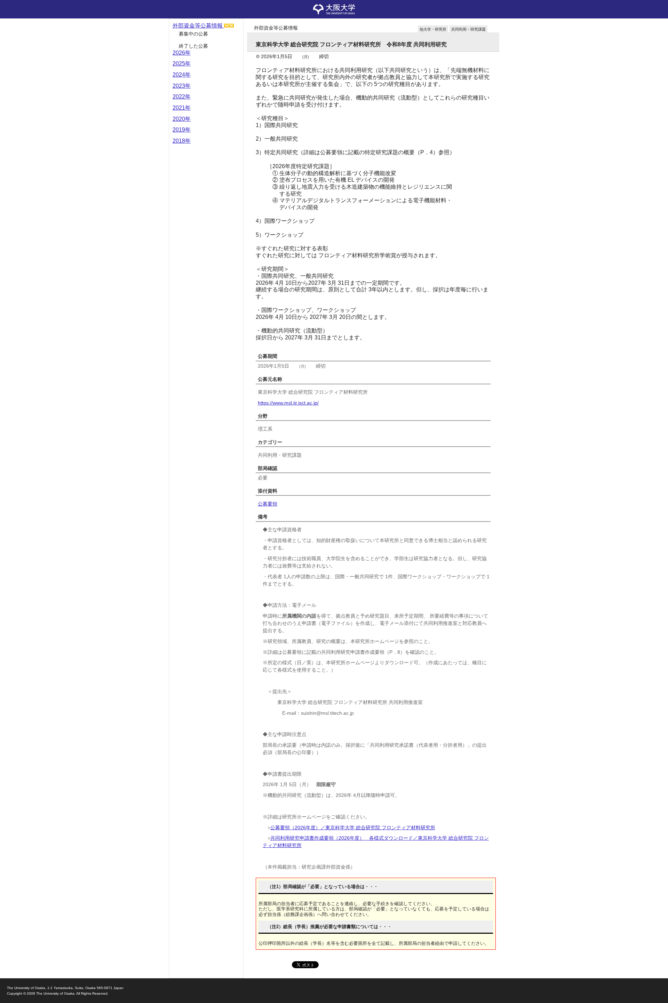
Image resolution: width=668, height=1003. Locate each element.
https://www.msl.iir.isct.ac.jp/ (288, 403)
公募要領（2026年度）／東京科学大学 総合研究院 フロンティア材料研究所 (352, 827)
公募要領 (267, 504)
